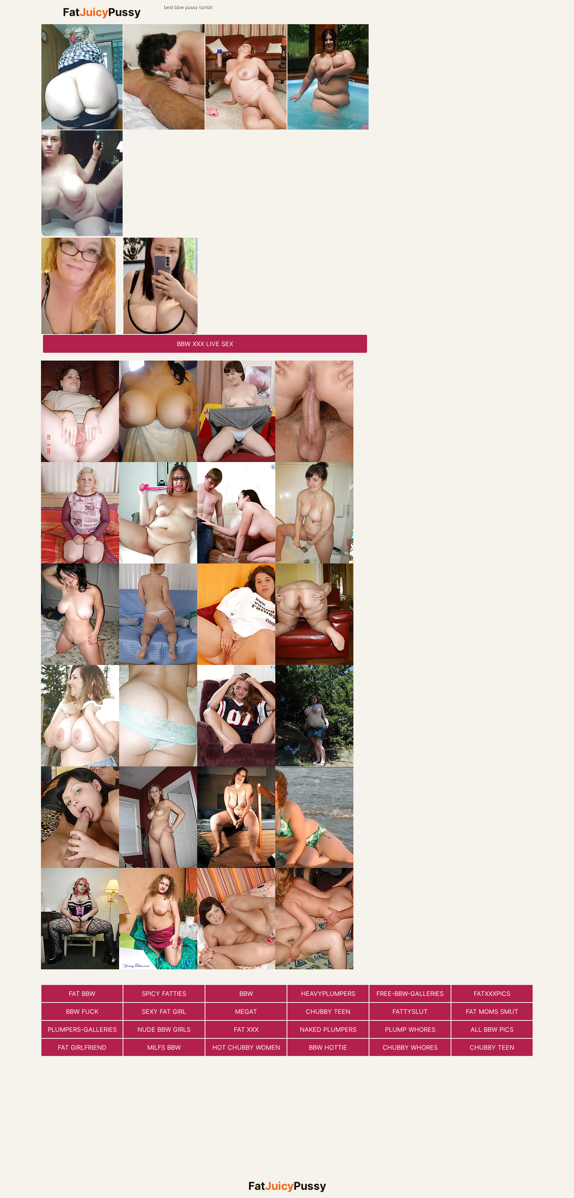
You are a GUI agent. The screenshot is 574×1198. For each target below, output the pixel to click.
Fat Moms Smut (492, 1011)
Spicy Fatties (164, 993)
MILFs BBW (164, 1047)
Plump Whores (410, 1029)
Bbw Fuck (82, 1011)
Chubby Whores (410, 1047)
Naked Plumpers (328, 1029)
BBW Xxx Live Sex (205, 344)
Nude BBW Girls (164, 1029)
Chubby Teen (328, 1011)
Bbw (246, 993)
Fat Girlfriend (82, 1047)
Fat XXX (246, 1029)
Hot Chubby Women (246, 1047)
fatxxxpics (492, 993)
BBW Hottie (328, 1047)
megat (246, 1011)
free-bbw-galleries (410, 993)
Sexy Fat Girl (164, 1011)
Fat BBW (82, 993)
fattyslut (410, 1011)
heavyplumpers (328, 993)
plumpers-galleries (82, 1029)
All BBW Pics (492, 1029)
